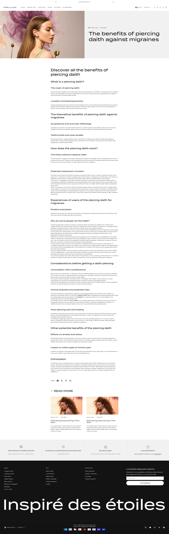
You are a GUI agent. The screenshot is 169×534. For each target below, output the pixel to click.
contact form (157, 454)
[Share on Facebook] (58, 381)
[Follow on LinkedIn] (159, 527)
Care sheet (88, 476)
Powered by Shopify (91, 525)
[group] (21, 450)
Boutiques (57, 7)
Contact (48, 484)
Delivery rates (49, 476)
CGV (80, 526)
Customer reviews (9, 474)
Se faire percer (67, 7)
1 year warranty (50, 474)
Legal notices (85, 526)
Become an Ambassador (11, 484)
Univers (50, 7)
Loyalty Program (8, 479)
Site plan (76, 526)
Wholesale (7, 487)
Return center (49, 471)
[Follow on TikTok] (155, 527)
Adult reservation (89, 471)
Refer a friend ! (8, 481)
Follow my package (51, 479)
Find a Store (7, 476)
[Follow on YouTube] (150, 527)
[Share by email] (70, 381)
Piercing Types (31, 7)
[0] (163, 7)
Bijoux (23, 7)
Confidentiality (91, 526)
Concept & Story (8, 471)
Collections (41, 7)
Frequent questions (51, 481)
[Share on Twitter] (62, 381)
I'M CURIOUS (145, 483)
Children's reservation (91, 474)
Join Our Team (8, 489)
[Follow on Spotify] (164, 527)
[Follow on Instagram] (145, 527)
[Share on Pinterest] (66, 381)
